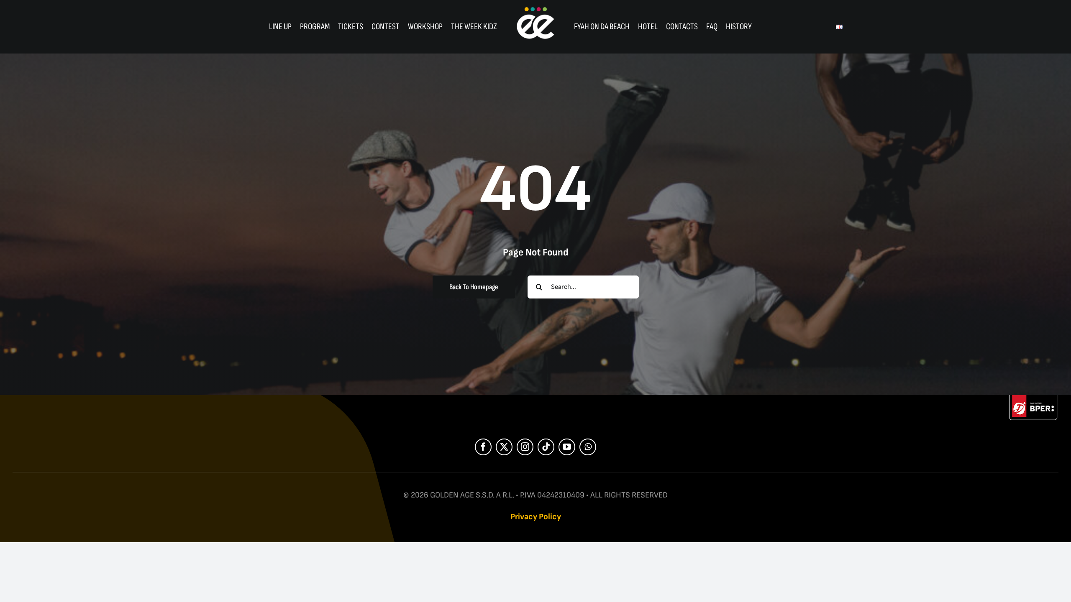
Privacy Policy (535, 517)
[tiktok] (546, 447)
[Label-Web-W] (1033, 399)
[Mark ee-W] (535, 9)
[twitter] (504, 447)
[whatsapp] (587, 447)
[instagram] (525, 447)
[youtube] (567, 447)
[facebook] (483, 447)
